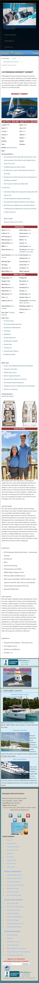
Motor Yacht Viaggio (13, 920)
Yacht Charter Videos (13, 847)
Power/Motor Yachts (13, 888)
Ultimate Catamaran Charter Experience (19, 952)
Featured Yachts (11, 860)
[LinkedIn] (15, 820)
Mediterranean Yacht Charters (16, 885)
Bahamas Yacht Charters (14, 878)
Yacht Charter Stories (13, 941)
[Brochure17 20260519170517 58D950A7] (19, 14)
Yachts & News (11, 863)
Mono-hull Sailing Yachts (14, 895)
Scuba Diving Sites (12, 935)
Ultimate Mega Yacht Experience (16, 948)
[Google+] (24, 820)
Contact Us (8, 47)
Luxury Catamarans (12, 892)
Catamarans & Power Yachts (15, 923)
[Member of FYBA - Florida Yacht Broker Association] (7, 968)
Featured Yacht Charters (14, 927)
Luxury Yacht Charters (13, 900)
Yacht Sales (10, 857)
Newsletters (10, 853)
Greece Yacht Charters (13, 882)
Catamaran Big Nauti (13, 913)
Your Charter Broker (13, 850)
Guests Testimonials (13, 945)
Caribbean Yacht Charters (14, 875)
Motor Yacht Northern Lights (15, 906)
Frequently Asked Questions (15, 955)
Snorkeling (10, 938)
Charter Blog (9, 41)
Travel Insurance (10, 35)
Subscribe (25, 964)
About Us (9, 840)
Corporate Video (11, 843)
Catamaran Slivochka (20, 730)
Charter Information (12, 931)
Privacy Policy (11, 867)
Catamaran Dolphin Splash (20, 694)
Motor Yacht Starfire (19, 759)
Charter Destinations (12, 871)
